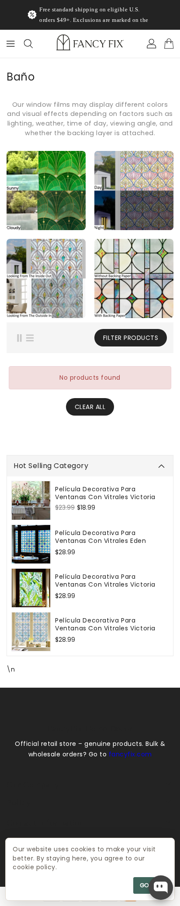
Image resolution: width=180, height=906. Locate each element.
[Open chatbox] (161, 887)
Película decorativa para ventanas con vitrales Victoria (105, 503)
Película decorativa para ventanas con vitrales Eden (100, 547)
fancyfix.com (130, 764)
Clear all (90, 417)
